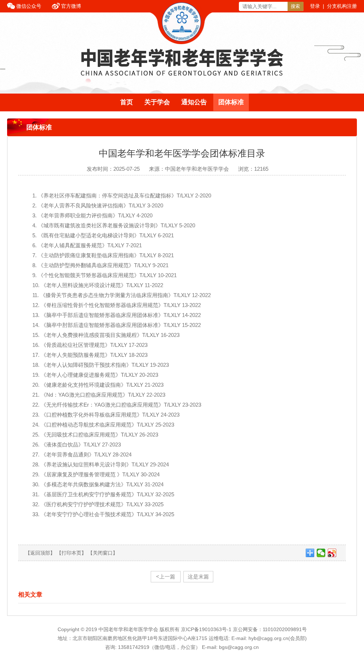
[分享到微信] (321, 553)
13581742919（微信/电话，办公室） (159, 647)
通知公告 (194, 102)
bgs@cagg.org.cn (239, 647)
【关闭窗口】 (103, 553)
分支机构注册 (342, 6)
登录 (315, 6)
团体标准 (231, 102)
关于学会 (157, 102)
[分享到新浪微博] (332, 553)
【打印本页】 (71, 553)
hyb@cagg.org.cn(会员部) (277, 638)
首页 (126, 102)
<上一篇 (165, 576)
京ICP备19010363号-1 (207, 629)
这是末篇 (198, 576)
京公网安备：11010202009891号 (270, 629)
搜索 (295, 6)
